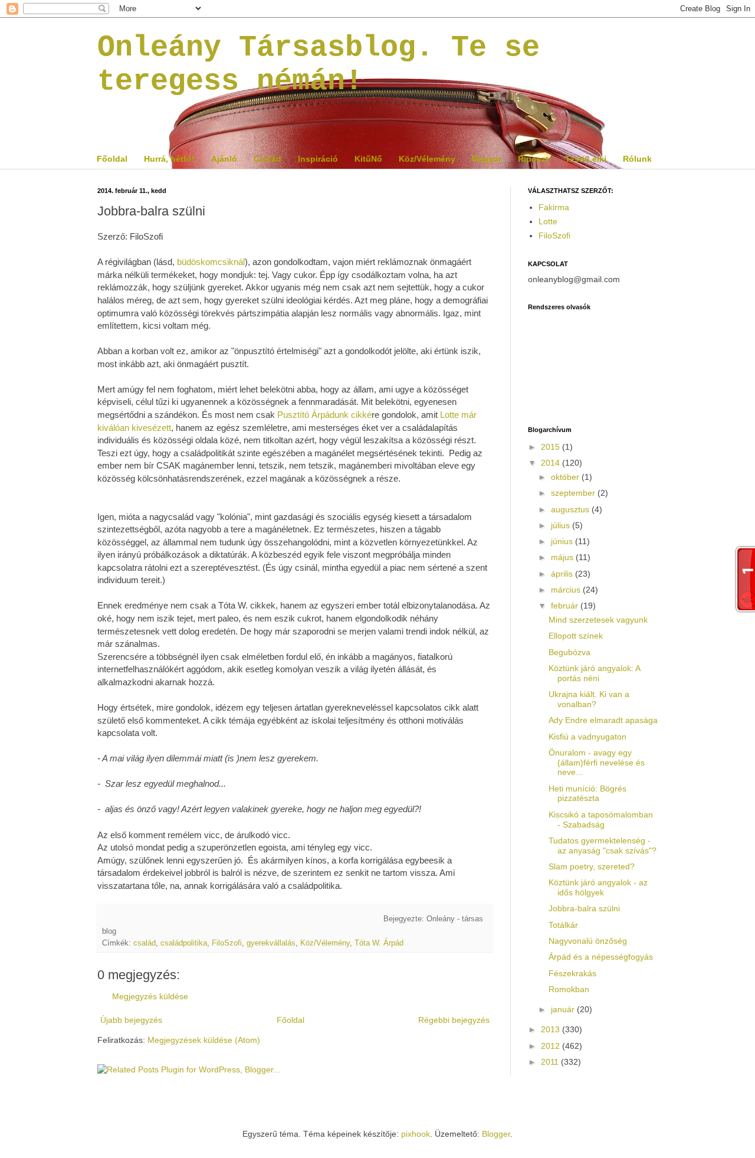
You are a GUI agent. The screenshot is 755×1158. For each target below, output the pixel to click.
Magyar (486, 158)
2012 (551, 1046)
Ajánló (224, 158)
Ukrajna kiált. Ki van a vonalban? (589, 699)
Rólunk (637, 158)
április (563, 573)
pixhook (415, 1134)
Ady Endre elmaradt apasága (603, 720)
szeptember (574, 493)
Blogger (496, 1134)
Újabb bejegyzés (131, 1020)
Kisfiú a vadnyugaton (587, 736)
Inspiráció (318, 158)
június (563, 541)
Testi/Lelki (585, 158)
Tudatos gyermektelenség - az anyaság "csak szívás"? (602, 845)
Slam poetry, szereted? (592, 866)
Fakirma (554, 207)
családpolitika (183, 943)
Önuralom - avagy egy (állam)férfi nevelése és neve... (597, 762)
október (566, 477)
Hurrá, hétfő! (169, 158)
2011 (551, 1062)
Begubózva (569, 652)
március (567, 589)
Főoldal (112, 158)
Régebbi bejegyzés (454, 1020)
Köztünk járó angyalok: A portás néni (594, 673)
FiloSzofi (227, 943)
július (561, 525)
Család (267, 158)
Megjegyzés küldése (150, 996)
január (564, 1009)
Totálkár (563, 925)
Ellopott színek (576, 635)
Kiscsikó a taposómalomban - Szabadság (601, 819)
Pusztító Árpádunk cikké (324, 415)
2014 (551, 462)
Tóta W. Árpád (378, 943)
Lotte (548, 221)
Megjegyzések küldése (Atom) (203, 1040)
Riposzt (533, 158)
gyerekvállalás (271, 943)
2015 (551, 447)
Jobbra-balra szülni (584, 908)
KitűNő (368, 158)
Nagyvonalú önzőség (588, 941)
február (565, 605)
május (563, 557)
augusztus (571, 509)
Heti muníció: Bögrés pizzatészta (587, 793)
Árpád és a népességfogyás (601, 956)
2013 (551, 1029)
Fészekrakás (572, 973)
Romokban (569, 989)
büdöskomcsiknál (211, 262)
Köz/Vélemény (427, 158)
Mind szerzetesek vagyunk (598, 619)
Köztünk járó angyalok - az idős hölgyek (598, 887)
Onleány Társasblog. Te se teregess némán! (318, 64)
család (144, 943)
